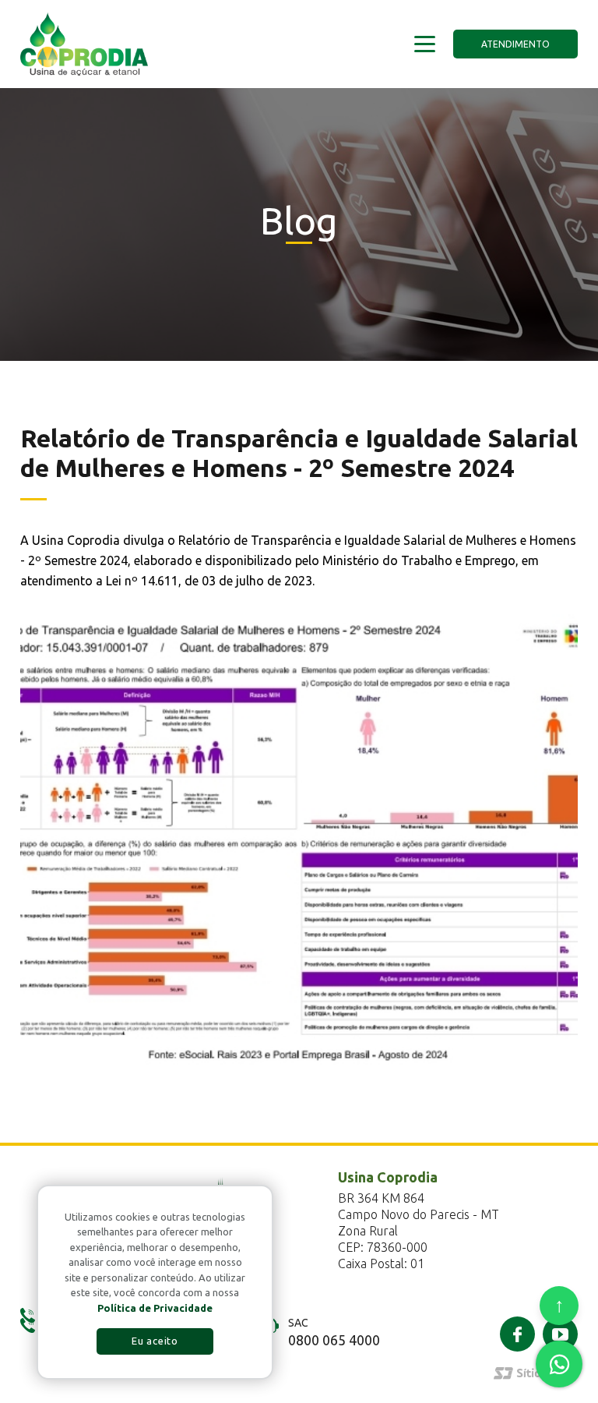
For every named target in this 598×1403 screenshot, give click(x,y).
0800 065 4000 (334, 1340)
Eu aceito (155, 1340)
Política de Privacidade (155, 1307)
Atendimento (515, 44)
